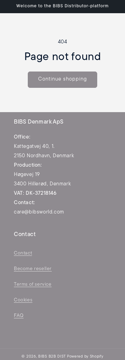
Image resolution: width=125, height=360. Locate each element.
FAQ (19, 315)
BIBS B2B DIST (52, 357)
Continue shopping (62, 79)
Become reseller (33, 268)
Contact (23, 253)
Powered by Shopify (85, 357)
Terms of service (33, 284)
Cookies (23, 300)
